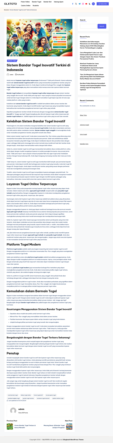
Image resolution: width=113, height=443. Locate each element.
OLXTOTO (10, 3)
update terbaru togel (58, 398)
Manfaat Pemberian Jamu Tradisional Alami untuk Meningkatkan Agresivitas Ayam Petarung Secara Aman (91, 67)
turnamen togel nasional (43, 398)
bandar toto (84, 144)
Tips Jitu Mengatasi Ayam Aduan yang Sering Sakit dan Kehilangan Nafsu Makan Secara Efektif (92, 77)
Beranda (6, 10)
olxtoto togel (84, 125)
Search (82, 20)
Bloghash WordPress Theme (73, 440)
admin (21, 409)
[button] (103, 3)
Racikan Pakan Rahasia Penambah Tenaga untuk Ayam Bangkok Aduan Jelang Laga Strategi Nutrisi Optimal (93, 86)
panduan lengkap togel (14, 398)
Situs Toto (83, 115)
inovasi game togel (51, 395)
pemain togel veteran (28, 398)
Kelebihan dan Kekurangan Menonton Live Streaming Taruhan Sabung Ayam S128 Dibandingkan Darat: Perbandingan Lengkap (92, 45)
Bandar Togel (12, 60)
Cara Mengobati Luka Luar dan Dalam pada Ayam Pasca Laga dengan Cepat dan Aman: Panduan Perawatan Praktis (92, 56)
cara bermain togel (13, 395)
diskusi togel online (26, 395)
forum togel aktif (38, 395)
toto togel (83, 134)
